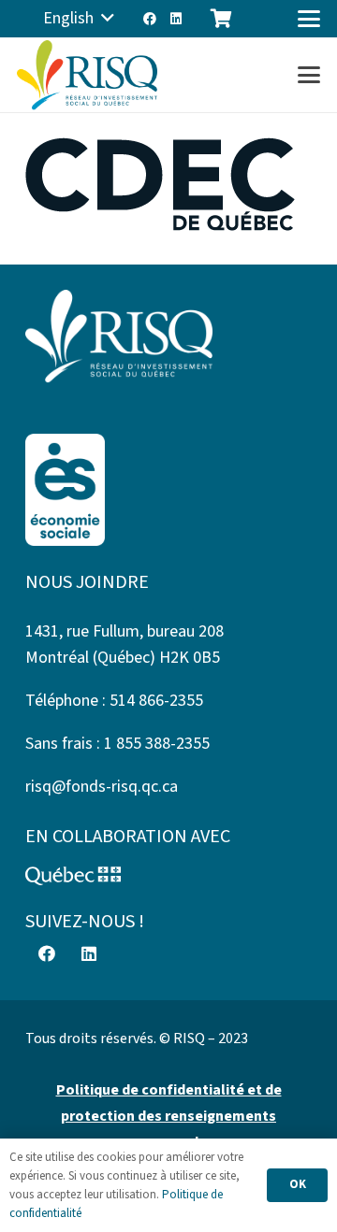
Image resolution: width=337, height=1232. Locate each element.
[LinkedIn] (176, 19)
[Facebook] (150, 19)
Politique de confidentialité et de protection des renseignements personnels (169, 1116)
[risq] (87, 75)
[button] (78, 19)
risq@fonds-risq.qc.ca (101, 786)
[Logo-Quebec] (168, 876)
